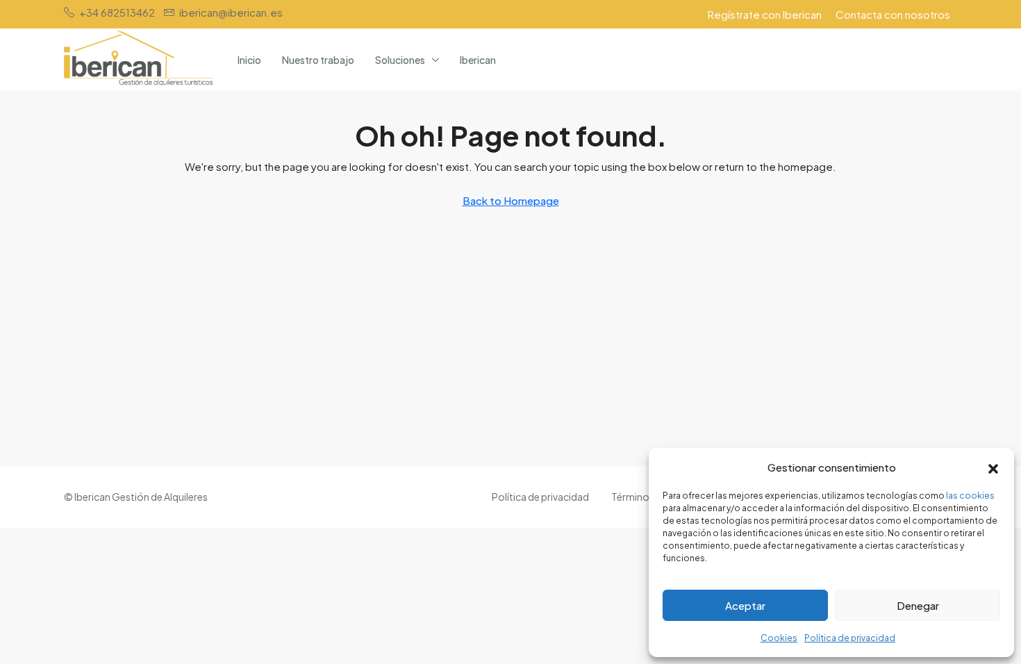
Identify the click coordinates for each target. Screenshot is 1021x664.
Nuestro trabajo (318, 59)
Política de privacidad (849, 638)
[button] (993, 467)
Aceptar (745, 605)
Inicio (249, 59)
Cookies (779, 638)
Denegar (918, 605)
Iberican (478, 59)
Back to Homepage (511, 200)
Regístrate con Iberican (765, 14)
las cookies (970, 495)
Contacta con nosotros (893, 14)
